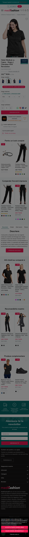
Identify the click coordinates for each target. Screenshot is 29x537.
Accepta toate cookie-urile (14, 527)
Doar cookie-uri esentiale (14, 531)
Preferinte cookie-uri (14, 534)
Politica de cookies (9, 522)
